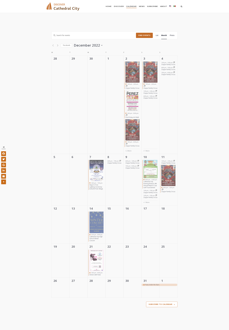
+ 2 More (128, 151)
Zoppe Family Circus (132, 88)
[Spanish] (175, 6)
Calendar (131, 6)
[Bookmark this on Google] (3, 165)
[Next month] (57, 45)
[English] (170, 6)
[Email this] (3, 176)
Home (109, 6)
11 (163, 157)
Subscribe (152, 6)
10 (145, 157)
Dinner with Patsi (95, 275)
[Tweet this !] (3, 159)
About (163, 6)
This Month (66, 45)
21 (91, 246)
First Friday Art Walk (132, 117)
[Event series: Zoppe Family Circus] (126, 86)
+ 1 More (146, 151)
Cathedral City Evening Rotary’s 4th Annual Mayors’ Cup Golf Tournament (150, 185)
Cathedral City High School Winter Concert (95, 239)
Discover (119, 6)
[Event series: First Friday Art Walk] (126, 115)
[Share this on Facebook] (3, 153)
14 (91, 208)
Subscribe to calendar (160, 304)
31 (145, 281)
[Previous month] (53, 45)
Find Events (144, 35)
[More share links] (3, 181)
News (142, 6)
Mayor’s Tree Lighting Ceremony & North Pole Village (96, 187)
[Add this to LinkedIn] (3, 170)
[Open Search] (181, 7)
